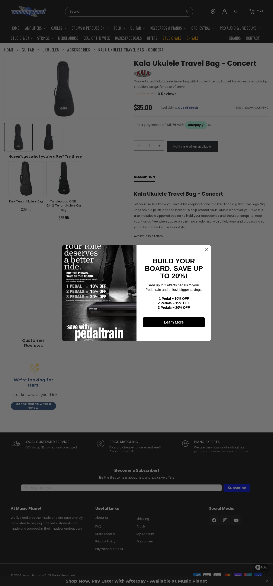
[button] (206, 250)
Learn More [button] (174, 322)
